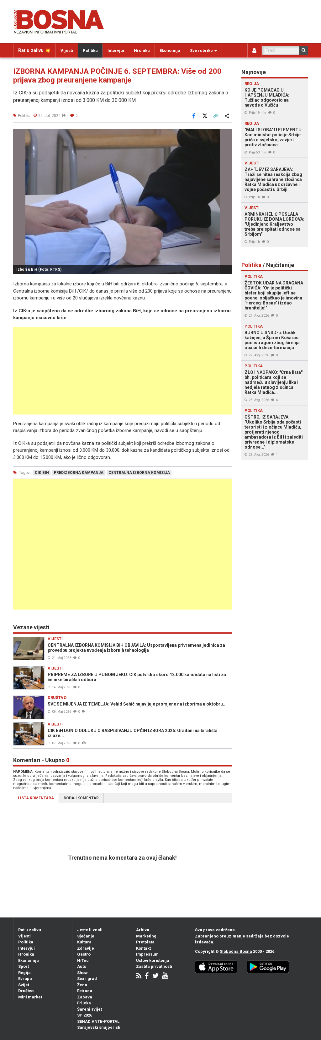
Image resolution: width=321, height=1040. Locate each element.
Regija (24, 972)
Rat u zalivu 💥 (34, 50)
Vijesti (67, 50)
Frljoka (84, 1003)
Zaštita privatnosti (154, 966)
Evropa (25, 978)
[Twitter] (155, 976)
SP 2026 (84, 1015)
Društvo (26, 990)
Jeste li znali (90, 929)
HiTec (83, 960)
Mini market (30, 997)
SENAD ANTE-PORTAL (98, 1021)
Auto (81, 966)
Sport (23, 966)
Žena (82, 984)
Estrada (84, 990)
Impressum (147, 954)
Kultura (84, 942)
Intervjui (116, 50)
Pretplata (145, 942)
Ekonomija (170, 50)
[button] (226, 134)
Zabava (84, 997)
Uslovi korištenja (152, 960)
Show (82, 972)
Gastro (84, 954)
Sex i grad (87, 978)
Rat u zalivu (29, 929)
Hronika (142, 50)
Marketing (146, 936)
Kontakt (143, 948)
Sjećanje (85, 936)
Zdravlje (85, 948)
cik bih (42, 472)
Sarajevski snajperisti (98, 1027)
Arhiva (142, 929)
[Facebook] (147, 976)
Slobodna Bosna (236, 951)
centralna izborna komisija (139, 472)
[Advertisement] (122, 370)
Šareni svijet (89, 1009)
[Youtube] (165, 976)
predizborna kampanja (78, 472)
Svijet (23, 984)
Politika (90, 50)
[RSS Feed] (138, 976)
